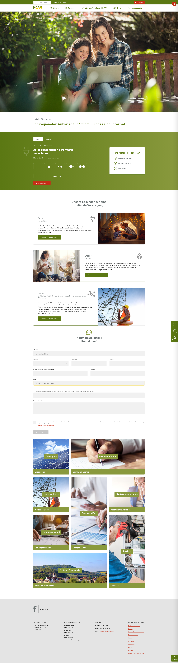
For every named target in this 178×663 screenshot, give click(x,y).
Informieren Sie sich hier (48, 237)
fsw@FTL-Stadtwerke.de (106, 631)
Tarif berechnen (41, 183)
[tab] (38, 139)
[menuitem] (134, 626)
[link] (38, 166)
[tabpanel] (68, 164)
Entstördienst (140, 2)
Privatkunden (42, 2)
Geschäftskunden (60, 2)
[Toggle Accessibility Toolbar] (174, 3)
